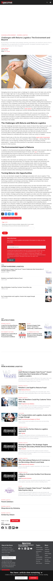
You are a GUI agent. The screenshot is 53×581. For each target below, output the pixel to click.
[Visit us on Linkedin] (10, 527)
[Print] (2, 214)
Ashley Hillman (4, 48)
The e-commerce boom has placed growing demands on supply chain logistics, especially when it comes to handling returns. (34, 481)
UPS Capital (7, 51)
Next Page (15, 520)
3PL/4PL (29, 323)
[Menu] (50, 2)
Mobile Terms (41, 256)
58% (50, 116)
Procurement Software (7, 331)
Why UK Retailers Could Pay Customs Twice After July (16, 287)
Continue (33, 577)
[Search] (47, 2)
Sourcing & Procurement (8, 35)
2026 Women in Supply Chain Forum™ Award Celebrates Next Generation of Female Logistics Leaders (22, 269)
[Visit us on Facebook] (2, 527)
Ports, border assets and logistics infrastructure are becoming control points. (33, 422)
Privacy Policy (13, 257)
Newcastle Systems (26, 478)
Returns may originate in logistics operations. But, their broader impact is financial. (33, 467)
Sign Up (11, 260)
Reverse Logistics (22, 35)
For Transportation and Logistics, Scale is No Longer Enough (18, 296)
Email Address (11, 244)
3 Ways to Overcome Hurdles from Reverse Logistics (34, 475)
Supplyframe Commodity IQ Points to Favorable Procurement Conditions (9, 335)
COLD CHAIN (21, 413)
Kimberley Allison (7, 515)
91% (36, 151)
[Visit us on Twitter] (6, 527)
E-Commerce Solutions (33, 331)
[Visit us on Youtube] (17, 527)
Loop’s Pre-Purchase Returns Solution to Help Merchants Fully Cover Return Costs (9, 327)
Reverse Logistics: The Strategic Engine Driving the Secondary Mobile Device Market (35, 446)
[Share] (6, 214)
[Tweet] (12, 214)
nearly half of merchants (43, 137)
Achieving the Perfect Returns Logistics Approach (33, 430)
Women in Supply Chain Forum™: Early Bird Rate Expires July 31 (34, 489)
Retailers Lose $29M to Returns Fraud (11, 278)
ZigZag (23, 433)
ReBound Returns (25, 389)
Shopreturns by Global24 (27, 403)
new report (28, 108)
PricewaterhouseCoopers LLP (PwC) (30, 419)
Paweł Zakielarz (7, 502)
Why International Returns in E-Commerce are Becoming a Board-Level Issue (34, 461)
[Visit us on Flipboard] (13, 527)
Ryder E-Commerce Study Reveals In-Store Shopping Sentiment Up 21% (34, 335)
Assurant (23, 448)
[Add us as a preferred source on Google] (16, 214)
